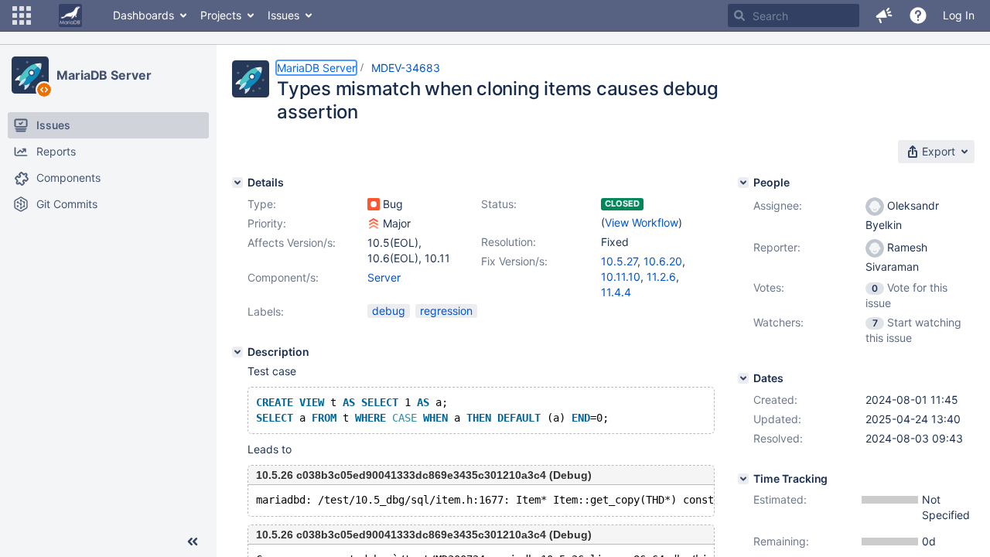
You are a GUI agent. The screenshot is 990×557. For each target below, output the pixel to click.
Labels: (266, 311)
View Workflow (641, 222)
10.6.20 (663, 261)
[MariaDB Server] (30, 75)
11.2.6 (661, 276)
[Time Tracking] (743, 478)
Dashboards (143, 15)
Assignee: (777, 205)
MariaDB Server (104, 75)
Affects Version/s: (292, 242)
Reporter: (777, 247)
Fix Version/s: (514, 261)
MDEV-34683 (405, 67)
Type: (262, 203)
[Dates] (743, 378)
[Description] (237, 352)
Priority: (267, 223)
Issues (283, 15)
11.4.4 (616, 292)
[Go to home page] (70, 15)
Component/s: (283, 277)
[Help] (918, 15)
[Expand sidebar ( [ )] (192, 541)
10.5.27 (619, 261)
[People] (743, 182)
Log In (959, 15)
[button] (22, 15)
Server (384, 277)
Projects (220, 15)
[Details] (237, 182)
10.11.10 (620, 276)
